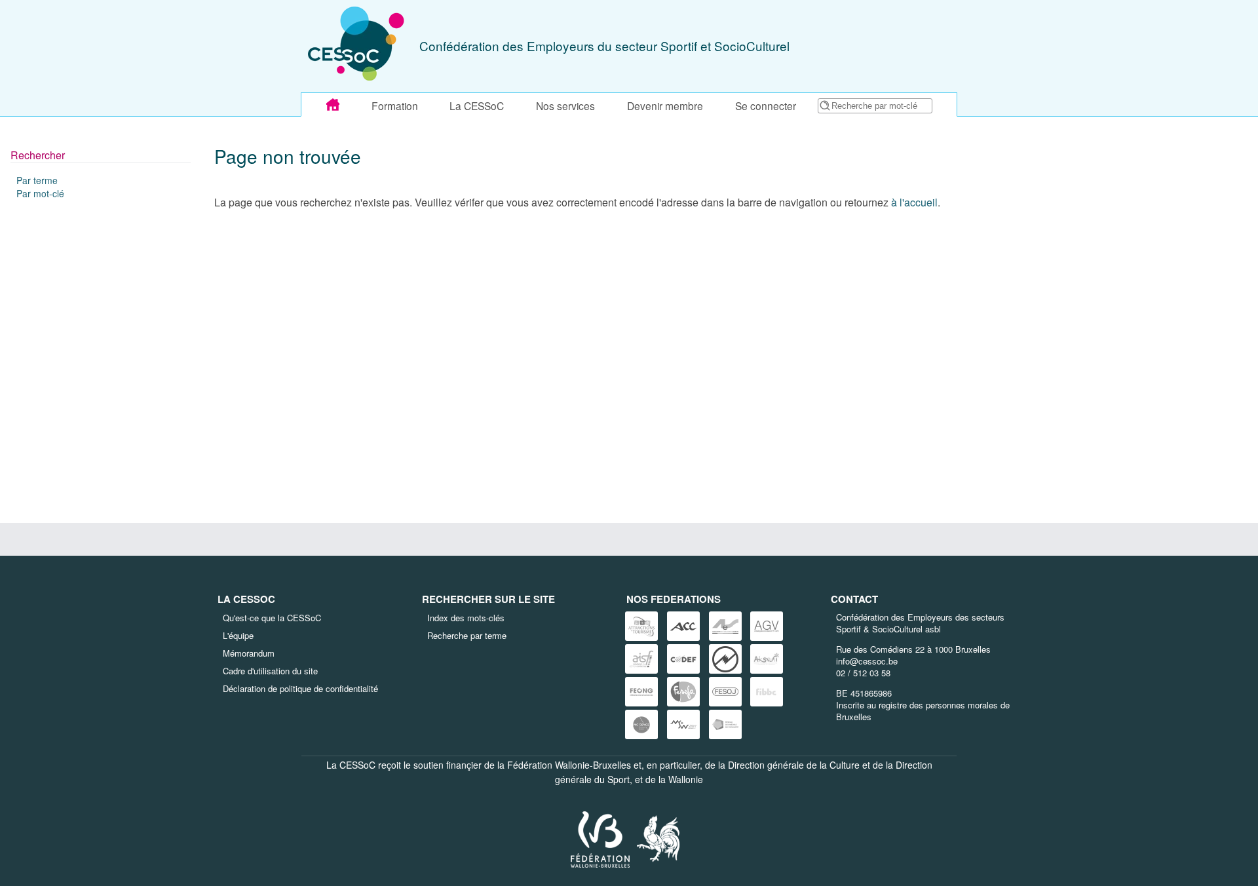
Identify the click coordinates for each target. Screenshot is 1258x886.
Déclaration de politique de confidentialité (300, 688)
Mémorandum (249, 653)
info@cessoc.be (867, 661)
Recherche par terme (466, 635)
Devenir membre (665, 105)
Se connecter (765, 105)
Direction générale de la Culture (794, 764)
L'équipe (238, 635)
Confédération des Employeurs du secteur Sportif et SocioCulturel (604, 45)
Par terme (37, 180)
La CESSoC (476, 105)
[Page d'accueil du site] (332, 104)
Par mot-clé (40, 193)
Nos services (565, 105)
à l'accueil (914, 202)
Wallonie (685, 779)
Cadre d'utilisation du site (270, 670)
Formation (395, 105)
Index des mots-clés (466, 617)
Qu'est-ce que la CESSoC (272, 617)
